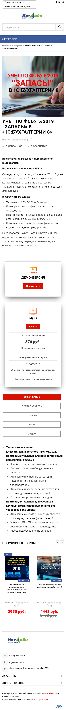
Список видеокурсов (14, 2)
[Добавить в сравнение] (30, 556)
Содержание (32, 397)
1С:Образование (41, 699)
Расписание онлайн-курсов (17, 7)
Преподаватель (32, 406)
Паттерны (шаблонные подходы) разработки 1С (26, 585)
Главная (6, 46)
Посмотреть (33, 286)
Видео (32, 433)
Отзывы (32, 415)
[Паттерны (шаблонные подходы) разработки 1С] (26, 567)
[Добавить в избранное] (23, 556)
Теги (32, 424)
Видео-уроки (18, 46)
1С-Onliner (49, 693)
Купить (33, 326)
